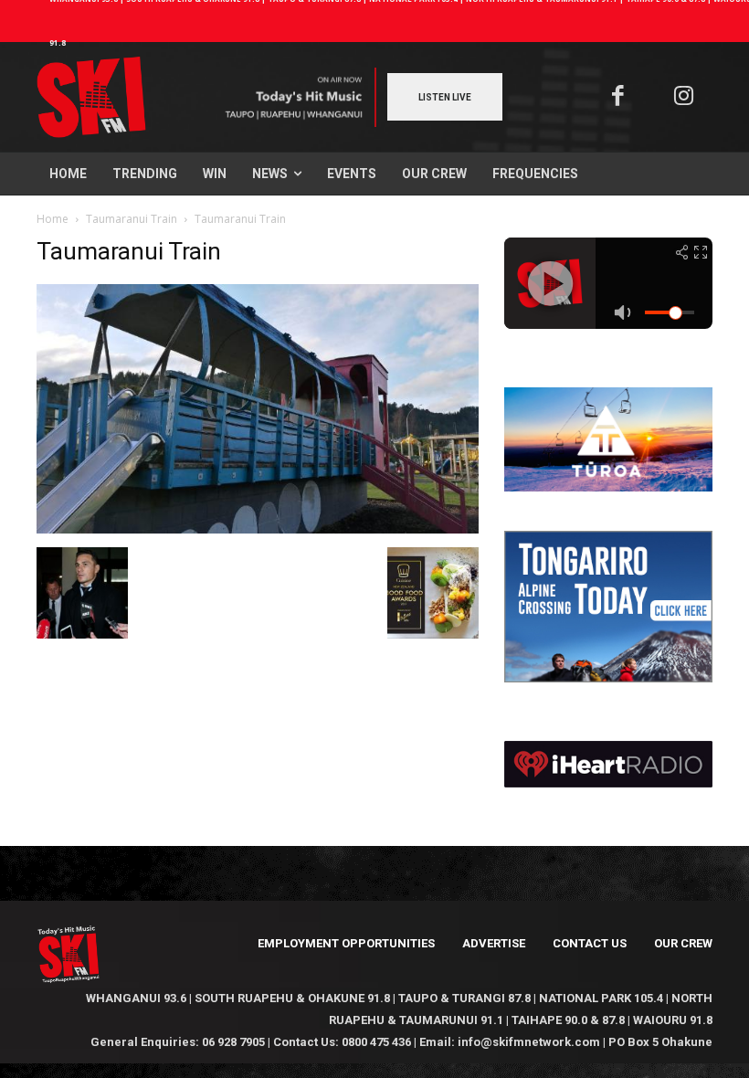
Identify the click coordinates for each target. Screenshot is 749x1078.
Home (53, 219)
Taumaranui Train (131, 219)
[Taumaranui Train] (258, 528)
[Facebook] (618, 97)
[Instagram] (684, 97)
